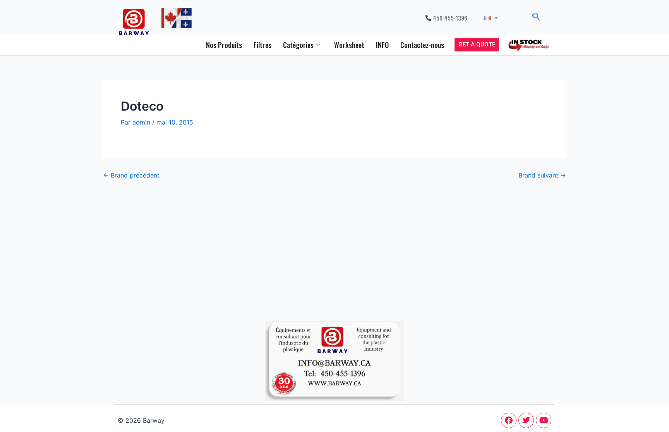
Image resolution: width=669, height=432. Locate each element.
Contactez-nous (422, 45)
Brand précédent (131, 175)
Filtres (262, 45)
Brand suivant (542, 175)
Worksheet (349, 45)
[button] (491, 18)
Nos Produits (224, 45)
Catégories (298, 45)
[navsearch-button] (536, 18)
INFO (382, 45)
